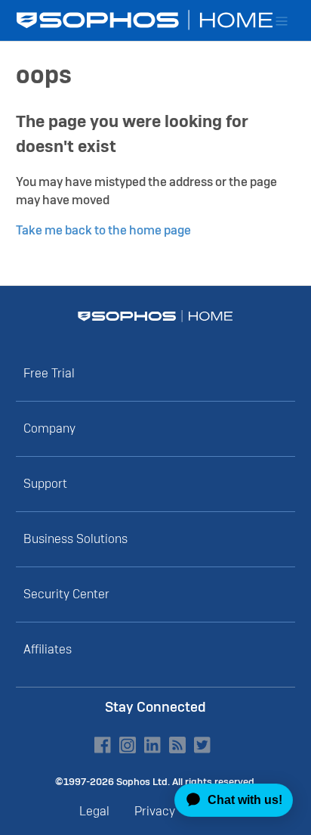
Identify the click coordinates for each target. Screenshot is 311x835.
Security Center (66, 594)
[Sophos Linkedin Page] (152, 745)
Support (45, 484)
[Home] (146, 20)
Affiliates (47, 649)
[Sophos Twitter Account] (202, 745)
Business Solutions (75, 539)
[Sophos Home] (155, 316)
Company (49, 428)
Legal (94, 811)
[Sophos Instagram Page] (127, 745)
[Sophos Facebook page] (102, 745)
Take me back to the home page (103, 230)
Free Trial (49, 373)
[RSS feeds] (177, 745)
